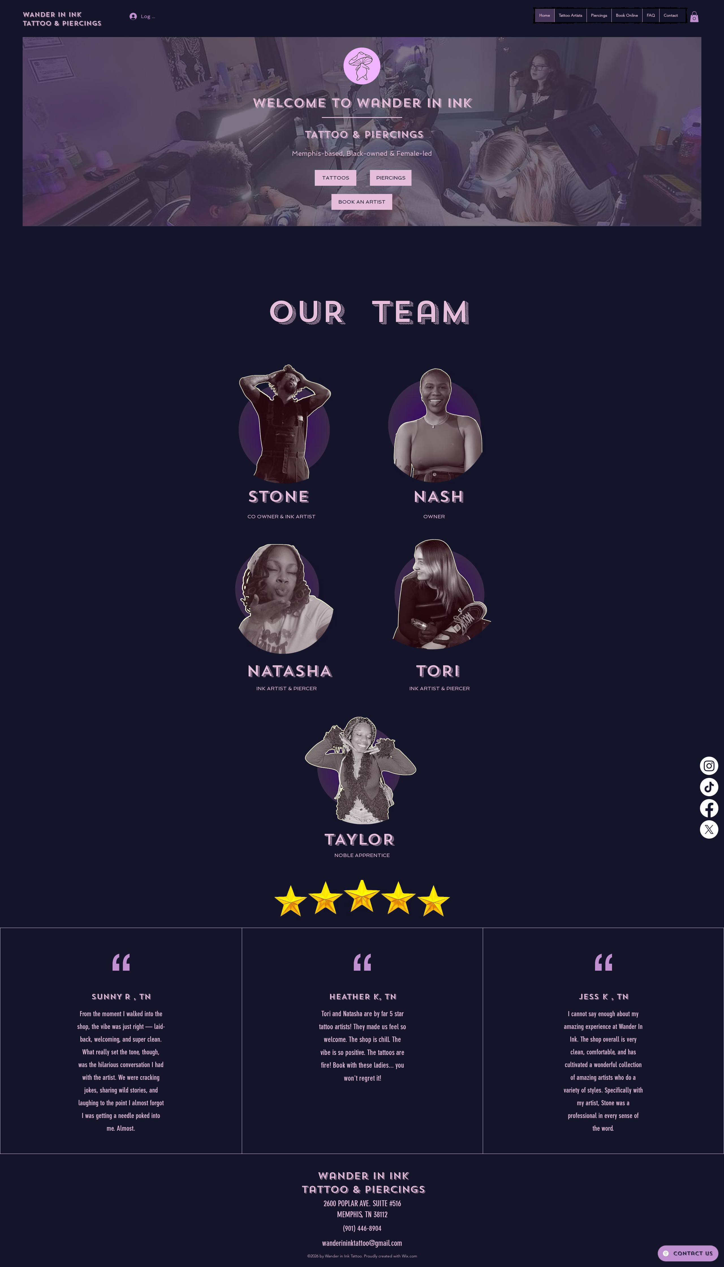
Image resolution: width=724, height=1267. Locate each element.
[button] (694, 16)
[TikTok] (709, 787)
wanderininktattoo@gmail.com (362, 1243)
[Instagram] (709, 766)
